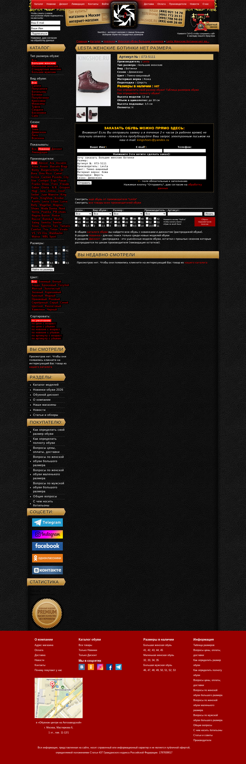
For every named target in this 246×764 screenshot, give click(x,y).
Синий (64, 302)
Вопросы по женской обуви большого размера (48, 461)
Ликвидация (78, 4)
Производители (177, 4)
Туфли (36, 106)
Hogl (34, 190)
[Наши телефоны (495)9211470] (171, 18)
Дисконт (63, 4)
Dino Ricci (45, 173)
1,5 (87, 226)
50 (134, 222)
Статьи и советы (203, 735)
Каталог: (40, 47)
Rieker (56, 215)
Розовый (54, 299)
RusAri (58, 219)
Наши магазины (44, 404)
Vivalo (64, 229)
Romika (47, 219)
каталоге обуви (97, 231)
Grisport (65, 187)
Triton (54, 229)
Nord (62, 208)
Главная (81, 41)
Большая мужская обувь (157, 665)
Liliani (55, 201)
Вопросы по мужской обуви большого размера (48, 487)
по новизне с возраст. (46, 329)
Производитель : (155, 210)
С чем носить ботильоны (207, 730)
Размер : (118, 210)
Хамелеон (38, 309)
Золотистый (52, 288)
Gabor (35, 187)
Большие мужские (44, 72)
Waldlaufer (56, 233)
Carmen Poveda (51, 177)
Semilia (46, 222)
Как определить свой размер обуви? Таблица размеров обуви (158, 89)
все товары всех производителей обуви (115, 202)
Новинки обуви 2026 (48, 389)
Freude (64, 184)
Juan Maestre (50, 194)
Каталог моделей (46, 384)
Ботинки (37, 94)
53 (158, 222)
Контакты (93, 4)
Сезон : (79, 210)
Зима (35, 129)
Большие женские (44, 63)
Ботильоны (39, 91)
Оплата (161, 4)
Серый (54, 302)
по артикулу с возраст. (47, 335)
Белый (56, 281)
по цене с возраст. (44, 323)
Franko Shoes (41, 184)
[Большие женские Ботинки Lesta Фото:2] (81, 114)
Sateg (35, 222)
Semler (57, 222)
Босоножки (39, 112)
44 (87, 222)
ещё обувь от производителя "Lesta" (113, 199)
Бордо (36, 285)
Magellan (45, 205)
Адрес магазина (44, 645)
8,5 (119, 226)
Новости (194, 4)
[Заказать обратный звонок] (204, 21)
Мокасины (38, 103)
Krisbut (59, 198)
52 (150, 222)
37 (118, 219)
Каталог (38, 4)
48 (118, 222)
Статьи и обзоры (45, 414)
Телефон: (185, 147)
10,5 (151, 226)
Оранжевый (39, 299)
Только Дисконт (88, 655)
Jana (42, 190)
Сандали (37, 109)
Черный (52, 309)
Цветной (37, 306)
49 (126, 222)
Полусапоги (39, 88)
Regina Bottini (41, 215)
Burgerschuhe (50, 169)
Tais (55, 226)
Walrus (36, 236)
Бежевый (45, 281)
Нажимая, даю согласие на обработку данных (44, 39)
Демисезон (39, 132)
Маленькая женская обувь (158, 655)
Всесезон (38, 138)
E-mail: (141, 147)
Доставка (149, 4)
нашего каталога (195, 262)
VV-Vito (42, 233)
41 (150, 219)
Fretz (55, 184)
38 (126, 219)
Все (34, 60)
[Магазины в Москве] (83, 15)
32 (79, 219)
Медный (50, 295)
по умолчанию (41, 320)
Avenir (44, 166)
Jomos (51, 190)
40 (142, 219)
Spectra (46, 226)
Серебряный (40, 302)
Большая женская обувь (157, 645)
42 (158, 219)
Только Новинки (88, 650)
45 (94, 222)
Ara (52, 163)
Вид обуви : (100, 210)
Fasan (62, 180)
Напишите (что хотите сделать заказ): (141, 154)
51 (142, 222)
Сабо (35, 115)
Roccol (36, 219)
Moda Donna (49, 208)
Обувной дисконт (46, 394)
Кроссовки (39, 100)
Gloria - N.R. (49, 187)
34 (94, 219)
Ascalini (61, 163)
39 (134, 219)
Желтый (37, 288)
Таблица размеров (203, 645)
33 (87, 219)
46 (102, 222)
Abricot (43, 163)
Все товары (85, 645)
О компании (42, 399)
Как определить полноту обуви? (138, 93)
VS (34, 233)
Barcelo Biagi (58, 166)
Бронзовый (49, 285)
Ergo (54, 180)
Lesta (146, 61)
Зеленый (37, 292)
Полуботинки (40, 97)
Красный (37, 295)
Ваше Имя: (98, 147)
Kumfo (36, 201)
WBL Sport (49, 236)
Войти (105, 4)
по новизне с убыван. (46, 332)
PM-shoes (59, 211)
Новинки (51, 4)
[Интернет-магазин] (83, 21)
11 (157, 226)
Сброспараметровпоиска (204, 221)
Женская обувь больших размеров (141, 41)
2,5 (103, 226)
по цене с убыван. (44, 326)
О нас (206, 4)
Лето (35, 135)
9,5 (134, 226)
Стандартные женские (46, 69)
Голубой (63, 285)
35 (102, 219)
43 (79, 222)
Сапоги (36, 85)
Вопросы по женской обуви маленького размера (48, 474)
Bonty (35, 169)
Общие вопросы (45, 496)
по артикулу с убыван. (47, 338)
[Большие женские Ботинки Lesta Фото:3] (93, 114)
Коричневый (53, 292)
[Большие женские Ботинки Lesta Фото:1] (96, 80)
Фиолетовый (53, 306)
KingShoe (46, 198)
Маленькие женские (45, 66)
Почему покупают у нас (48, 670)
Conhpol (43, 180)
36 (110, 219)
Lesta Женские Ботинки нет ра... (187, 41)
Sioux (35, 226)
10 (142, 226)
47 (110, 222)
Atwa (35, 166)
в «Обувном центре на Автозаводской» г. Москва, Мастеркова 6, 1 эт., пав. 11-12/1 (58, 727)
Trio (45, 229)
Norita (35, 211)
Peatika (46, 211)
